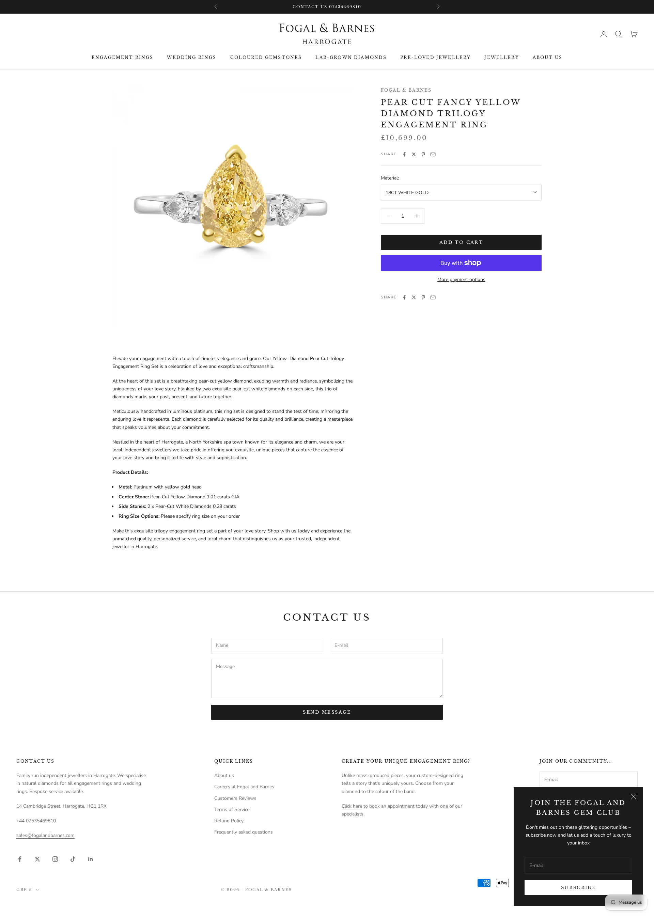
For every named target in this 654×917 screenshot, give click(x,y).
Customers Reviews (235, 798)
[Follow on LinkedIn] (90, 859)
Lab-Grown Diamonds (351, 57)
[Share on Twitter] (414, 154)
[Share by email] (433, 154)
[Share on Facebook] (404, 154)
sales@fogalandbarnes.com (45, 835)
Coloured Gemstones (266, 57)
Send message (327, 712)
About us (547, 57)
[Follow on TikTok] (72, 859)
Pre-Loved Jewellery (435, 57)
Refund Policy (229, 821)
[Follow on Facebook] (19, 859)
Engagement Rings (123, 57)
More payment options (461, 279)
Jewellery (501, 57)
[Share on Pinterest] (423, 154)
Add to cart (461, 242)
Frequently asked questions (243, 832)
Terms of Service (231, 809)
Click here (352, 806)
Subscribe (578, 887)
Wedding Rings (191, 57)
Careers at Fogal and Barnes (244, 786)
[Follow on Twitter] (37, 859)
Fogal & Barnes (406, 90)
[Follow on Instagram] (55, 859)
